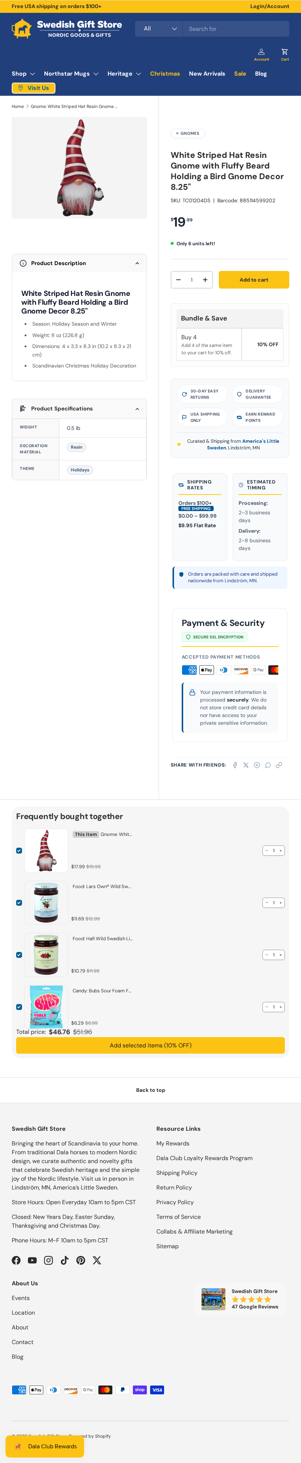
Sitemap (167, 1246)
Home (18, 106)
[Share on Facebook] (235, 765)
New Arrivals (207, 73)
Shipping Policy (176, 1173)
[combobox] (212, 29)
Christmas (165, 73)
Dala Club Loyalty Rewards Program (204, 1158)
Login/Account (269, 6)
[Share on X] (246, 765)
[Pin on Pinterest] (257, 765)
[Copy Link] (279, 765)
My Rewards (172, 1143)
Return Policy (174, 1187)
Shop (19, 73)
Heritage (120, 73)
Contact (22, 1342)
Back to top (150, 1090)
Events (21, 1298)
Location (23, 1313)
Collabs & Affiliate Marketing (194, 1231)
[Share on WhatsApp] (268, 765)
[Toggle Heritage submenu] (138, 73)
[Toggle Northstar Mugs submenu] (95, 73)
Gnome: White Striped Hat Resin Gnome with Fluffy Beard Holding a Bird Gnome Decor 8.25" (75, 106)
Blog (261, 73)
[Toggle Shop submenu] (32, 73)
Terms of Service (178, 1217)
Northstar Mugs (67, 73)
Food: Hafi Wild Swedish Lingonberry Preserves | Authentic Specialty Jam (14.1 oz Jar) (103, 938)
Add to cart (254, 279)
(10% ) (151, 1045)
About (20, 1327)
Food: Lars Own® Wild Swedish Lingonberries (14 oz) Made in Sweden (103, 886)
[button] (285, 52)
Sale (240, 73)
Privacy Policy (175, 1202)
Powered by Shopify (90, 1436)
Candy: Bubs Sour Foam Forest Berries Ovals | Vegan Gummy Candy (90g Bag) (103, 991)
